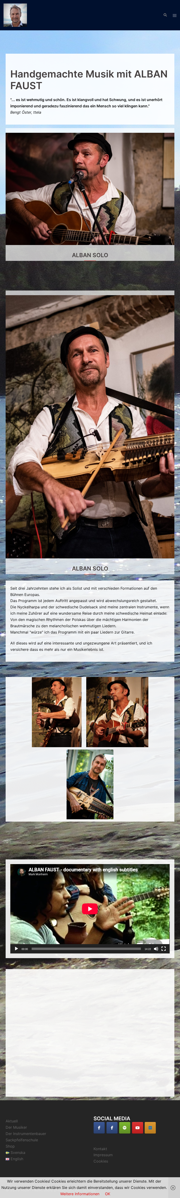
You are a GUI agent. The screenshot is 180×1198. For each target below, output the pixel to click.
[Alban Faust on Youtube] (137, 1128)
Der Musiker (16, 1127)
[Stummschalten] (156, 948)
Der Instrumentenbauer (26, 1133)
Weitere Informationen (79, 1193)
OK (107, 1193)
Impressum (103, 1154)
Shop (10, 1146)
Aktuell (12, 1121)
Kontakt (100, 1148)
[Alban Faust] (15, 14)
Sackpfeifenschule (22, 1140)
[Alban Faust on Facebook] (99, 1128)
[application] (90, 908)
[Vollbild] (163, 948)
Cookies (101, 1161)
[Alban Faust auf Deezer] (150, 1128)
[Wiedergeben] (16, 948)
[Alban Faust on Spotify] (124, 1128)
